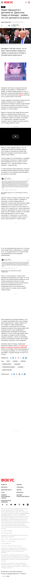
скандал (21, 367)
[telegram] (11, 504)
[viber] (19, 504)
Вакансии (20, 492)
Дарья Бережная (6, 22)
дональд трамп (7, 364)
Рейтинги (4, 487)
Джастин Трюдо (7, 369)
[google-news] (23, 504)
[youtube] (15, 504)
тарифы (23, 361)
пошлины (17, 364)
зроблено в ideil (5, 576)
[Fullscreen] (28, 179)
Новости (4, 484)
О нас (3, 492)
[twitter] (7, 504)
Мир (3, 7)
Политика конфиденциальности (10, 573)
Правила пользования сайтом (5, 496)
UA (26, 2)
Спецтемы (20, 487)
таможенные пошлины (9, 367)
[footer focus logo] (7, 480)
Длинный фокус (6, 490)
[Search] (29, 2)
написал (21, 95)
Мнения (19, 484)
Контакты (23, 573)
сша (8, 361)
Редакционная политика (6, 501)
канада (15, 361)
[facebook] (2, 504)
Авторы (19, 490)
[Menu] (2, 2)
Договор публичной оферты (23, 495)
